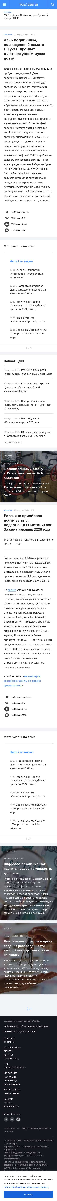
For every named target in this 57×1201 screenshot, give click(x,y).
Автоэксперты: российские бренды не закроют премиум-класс (22, 681)
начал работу (28, 1057)
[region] (28, 1186)
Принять (28, 1194)
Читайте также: (22, 261)
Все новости (12, 442)
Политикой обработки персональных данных (26, 1187)
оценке (12, 590)
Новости (8, 35)
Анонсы (8, 12)
